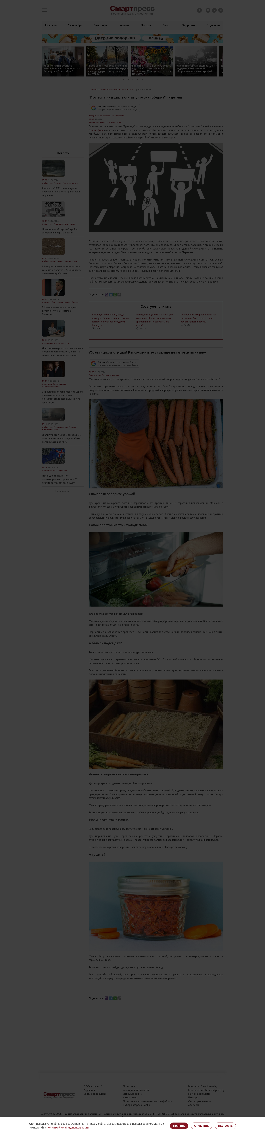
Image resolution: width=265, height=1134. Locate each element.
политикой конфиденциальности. (68, 1127)
